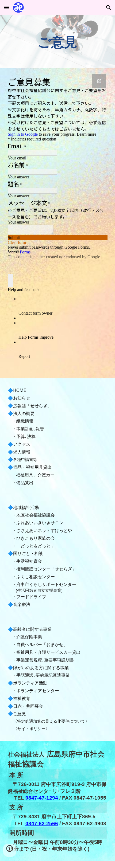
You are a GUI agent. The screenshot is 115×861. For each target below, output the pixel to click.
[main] (58, 41)
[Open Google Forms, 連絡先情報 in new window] (99, 81)
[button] (6, 7)
